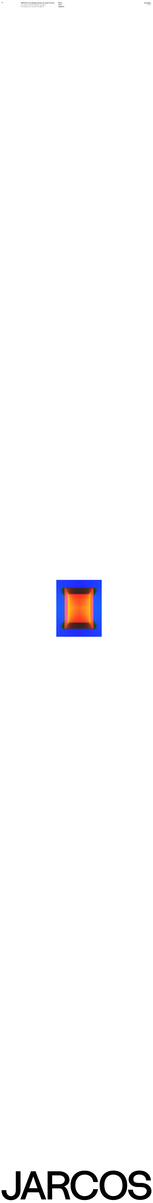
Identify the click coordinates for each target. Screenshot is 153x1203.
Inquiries (84, 11)
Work (69, 11)
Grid (76, 11)
